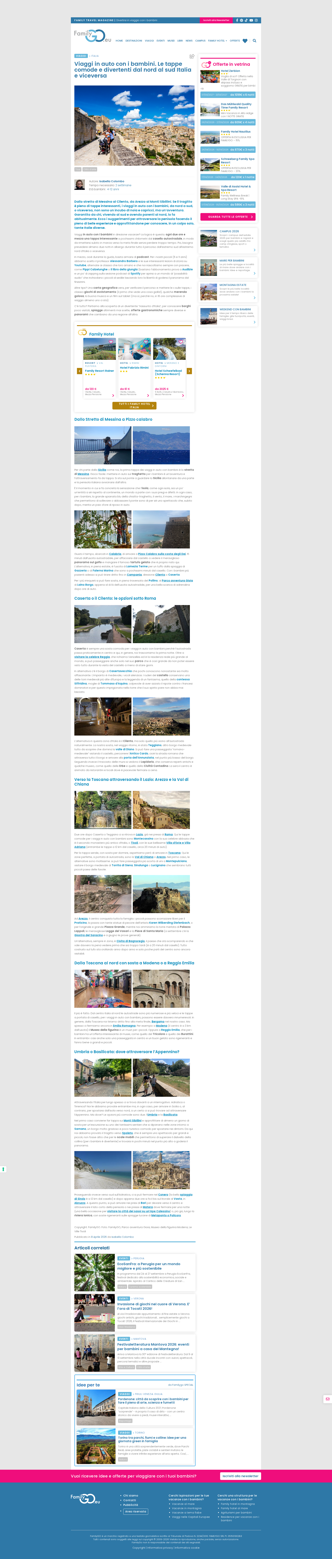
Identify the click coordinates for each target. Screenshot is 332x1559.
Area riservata (135, 1511)
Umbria (152, 1114)
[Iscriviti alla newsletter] (327, 1399)
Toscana (174, 853)
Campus (200, 40)
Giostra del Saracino (88, 935)
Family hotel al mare (234, 1508)
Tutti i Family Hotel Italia (134, 405)
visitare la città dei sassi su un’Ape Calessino (138, 1211)
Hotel (124, 363)
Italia (95, 56)
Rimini (135, 363)
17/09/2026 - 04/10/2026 (214, 177)
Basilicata (170, 1114)
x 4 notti (242, 122)
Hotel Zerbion (230, 71)
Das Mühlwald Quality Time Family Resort (236, 106)
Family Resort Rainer (99, 371)
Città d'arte (90, 169)
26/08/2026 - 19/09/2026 (215, 149)
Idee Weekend (126, 1326)
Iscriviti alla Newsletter (216, 20)
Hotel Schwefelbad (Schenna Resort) (168, 372)
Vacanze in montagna (187, 1508)
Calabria (115, 554)
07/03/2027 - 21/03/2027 (214, 94)
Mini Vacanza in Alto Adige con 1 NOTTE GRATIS (237, 114)
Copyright (139, 1547)
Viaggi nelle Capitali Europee (191, 1517)
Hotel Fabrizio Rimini (134, 368)
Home (119, 40)
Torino (140, 1432)
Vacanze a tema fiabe (186, 1512)
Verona (138, 1298)
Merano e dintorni (167, 364)
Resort (90, 363)
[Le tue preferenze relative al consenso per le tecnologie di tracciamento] (3, 1169)
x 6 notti (242, 94)
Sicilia (102, 470)
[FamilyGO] (92, 36)
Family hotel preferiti (246, 41)
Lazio (139, 834)
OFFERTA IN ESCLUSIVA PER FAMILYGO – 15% (236, 139)
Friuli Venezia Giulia (149, 1394)
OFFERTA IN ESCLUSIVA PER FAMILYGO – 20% (236, 169)
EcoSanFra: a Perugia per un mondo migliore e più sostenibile (148, 1266)
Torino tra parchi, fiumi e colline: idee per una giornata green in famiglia (152, 1439)
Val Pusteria (94, 364)
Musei (171, 40)
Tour (77, 169)
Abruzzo (79, 1203)
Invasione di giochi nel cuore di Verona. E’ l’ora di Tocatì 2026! (153, 1306)
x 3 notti (242, 149)
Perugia (138, 1258)
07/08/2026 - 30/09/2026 (215, 204)
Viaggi (149, 40)
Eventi (161, 40)
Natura (122, 1286)
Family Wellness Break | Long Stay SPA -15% (235, 197)
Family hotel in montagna (238, 1504)
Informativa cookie (187, 1547)
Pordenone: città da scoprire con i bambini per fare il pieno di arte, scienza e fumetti (153, 1401)
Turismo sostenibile (140, 1286)
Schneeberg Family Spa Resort (237, 160)
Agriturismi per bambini (236, 1512)
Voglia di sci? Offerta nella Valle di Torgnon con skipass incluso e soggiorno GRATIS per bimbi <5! (227, 83)
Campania (134, 574)
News (189, 40)
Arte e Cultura (126, 1367)
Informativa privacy (160, 1547)
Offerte (235, 40)
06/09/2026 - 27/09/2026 (215, 122)
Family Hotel (216, 40)
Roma (169, 834)
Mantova (139, 1339)
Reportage (125, 1420)
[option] (99, 368)
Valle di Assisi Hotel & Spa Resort (236, 188)
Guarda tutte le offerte (228, 217)
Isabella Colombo (111, 181)
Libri (180, 40)
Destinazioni (134, 40)
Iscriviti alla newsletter (241, 1476)
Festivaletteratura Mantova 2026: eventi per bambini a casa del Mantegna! (153, 1346)
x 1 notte (242, 177)
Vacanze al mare (183, 1504)
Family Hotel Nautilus (236, 132)
